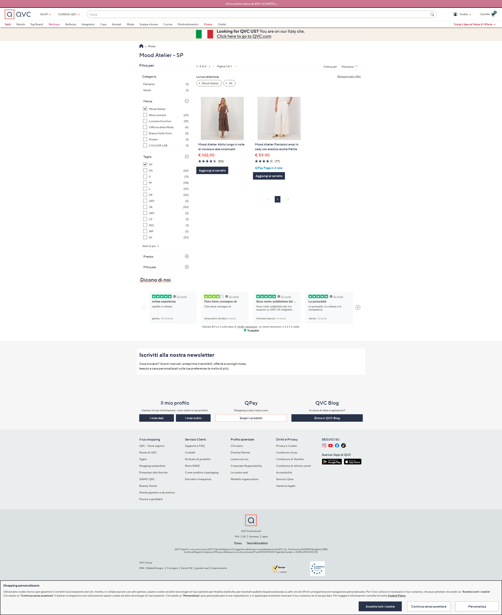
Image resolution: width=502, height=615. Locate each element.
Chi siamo (237, 445)
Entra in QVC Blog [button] (327, 418)
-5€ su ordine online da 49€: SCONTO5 (250, 3)
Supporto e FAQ (195, 445)
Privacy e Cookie (286, 445)
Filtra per (149, 267)
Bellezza (70, 24)
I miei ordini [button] (193, 418)
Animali (116, 24)
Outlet (222, 24)
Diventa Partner (240, 452)
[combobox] (258, 14)
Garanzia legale (285, 485)
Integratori (88, 24)
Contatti (190, 452)
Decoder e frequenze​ (198, 479)
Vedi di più (149, 246)
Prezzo (148, 256)
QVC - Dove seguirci (152, 445)
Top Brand (36, 24)
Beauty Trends (148, 485)
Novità (20, 24)
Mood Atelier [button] (210, 83)
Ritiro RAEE (192, 465)
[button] (456, 14)
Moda (130, 24)
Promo (208, 24)
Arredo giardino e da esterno (157, 492)
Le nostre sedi (239, 472)
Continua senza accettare (429, 606)
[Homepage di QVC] (141, 46)
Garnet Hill (186, 568)
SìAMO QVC (147, 479)
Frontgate (172, 568)
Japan (265, 536)
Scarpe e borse (149, 24)
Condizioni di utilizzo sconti (293, 465)
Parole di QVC (148, 452)
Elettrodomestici (188, 24)
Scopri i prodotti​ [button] (251, 418)
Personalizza (477, 606)
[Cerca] (433, 14)
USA (237, 536)
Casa (103, 24)
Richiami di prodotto (198, 459)
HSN (141, 568)
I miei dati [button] (157, 418)
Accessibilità (284, 472)
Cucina (167, 24)
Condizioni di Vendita (290, 459)
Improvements (219, 568)
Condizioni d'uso (286, 452)
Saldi (8, 24)
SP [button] (230, 83)
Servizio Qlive (285, 479)
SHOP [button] (44, 14)
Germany (254, 536)
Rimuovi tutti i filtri (349, 76)
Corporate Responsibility (246, 465)
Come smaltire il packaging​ (201, 472)
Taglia (147, 157)
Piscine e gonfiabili (151, 499)
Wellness (54, 24)
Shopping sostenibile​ (152, 465)
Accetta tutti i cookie (380, 606)
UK (244, 536)
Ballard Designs (155, 568)
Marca (147, 101)
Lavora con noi (239, 459)
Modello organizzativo (244, 479)
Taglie (143, 459)
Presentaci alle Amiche (153, 472)
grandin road (202, 568)
